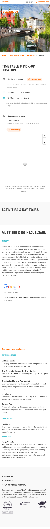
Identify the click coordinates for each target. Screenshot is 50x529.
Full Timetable (36, 79)
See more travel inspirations (13, 349)
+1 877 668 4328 (43, 2)
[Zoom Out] (44, 139)
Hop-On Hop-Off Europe (17, 55)
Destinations (31, 55)
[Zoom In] (44, 135)
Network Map (15, 130)
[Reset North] (44, 142)
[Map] (25, 156)
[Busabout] (11, 11)
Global (6, 2)
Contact (29, 2)
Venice (19, 98)
